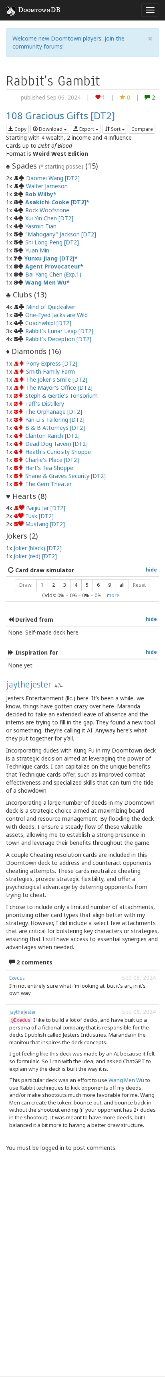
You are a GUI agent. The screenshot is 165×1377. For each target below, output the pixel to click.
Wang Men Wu (45, 282)
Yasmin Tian (40, 226)
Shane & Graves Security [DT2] (65, 476)
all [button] (122, 585)
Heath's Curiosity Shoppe (58, 452)
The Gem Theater (48, 484)
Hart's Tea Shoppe (49, 468)
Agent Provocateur (52, 266)
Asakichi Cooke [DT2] (55, 202)
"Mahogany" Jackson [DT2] (60, 234)
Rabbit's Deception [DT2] (58, 339)
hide (151, 569)
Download (51, 129)
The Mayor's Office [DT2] (59, 387)
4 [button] (75, 585)
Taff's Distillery (44, 403)
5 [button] (87, 585)
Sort (116, 129)
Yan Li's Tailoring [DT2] (55, 419)
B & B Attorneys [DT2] (55, 427)
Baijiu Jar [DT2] (45, 508)
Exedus (16, 978)
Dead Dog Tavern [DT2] (56, 443)
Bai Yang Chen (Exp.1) (53, 274)
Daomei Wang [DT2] (53, 178)
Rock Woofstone (47, 210)
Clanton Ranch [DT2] (52, 435)
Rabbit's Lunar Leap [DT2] (59, 331)
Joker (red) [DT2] (35, 556)
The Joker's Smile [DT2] (56, 379)
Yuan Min (37, 250)
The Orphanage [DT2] (53, 411)
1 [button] (42, 585)
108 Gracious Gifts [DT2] (60, 115)
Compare (142, 129)
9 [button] (109, 585)
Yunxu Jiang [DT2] (49, 258)
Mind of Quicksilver (50, 307)
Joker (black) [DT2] (38, 548)
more (113, 595)
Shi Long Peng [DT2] (52, 242)
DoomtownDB (39, 10)
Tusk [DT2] (39, 516)
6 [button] (98, 585)
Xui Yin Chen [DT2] (49, 218)
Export (86, 129)
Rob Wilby (39, 194)
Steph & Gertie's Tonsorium (61, 395)
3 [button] (64, 585)
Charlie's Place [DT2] (52, 460)
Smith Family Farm (50, 371)
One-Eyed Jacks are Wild (56, 315)
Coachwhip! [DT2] (48, 323)
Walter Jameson (47, 186)
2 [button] (53, 585)
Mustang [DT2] (45, 524)
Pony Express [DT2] (51, 363)
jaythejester (28, 684)
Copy (19, 129)
